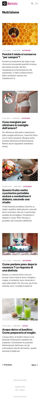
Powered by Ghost (20, 396)
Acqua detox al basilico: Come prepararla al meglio (19, 331)
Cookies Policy (20, 387)
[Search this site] (32, 3)
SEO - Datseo (20, 390)
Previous (8, 365)
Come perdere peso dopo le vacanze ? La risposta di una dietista (19, 267)
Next (34, 365)
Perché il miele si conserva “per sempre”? (19, 56)
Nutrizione (26, 50)
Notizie (25, 326)
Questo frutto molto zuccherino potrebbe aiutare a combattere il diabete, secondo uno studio (16, 196)
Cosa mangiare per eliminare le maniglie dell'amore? (15, 125)
